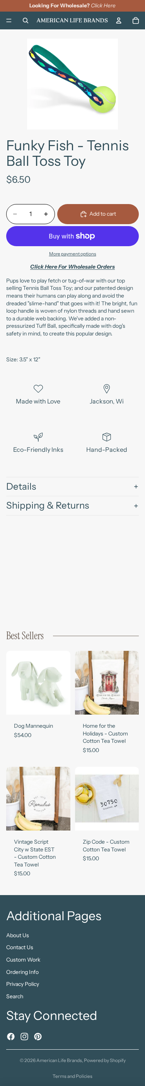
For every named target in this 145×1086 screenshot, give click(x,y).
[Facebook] (10, 1036)
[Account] (118, 20)
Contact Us (19, 947)
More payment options (72, 254)
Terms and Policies (72, 1076)
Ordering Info (22, 971)
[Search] (25, 20)
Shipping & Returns (47, 505)
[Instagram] (24, 1036)
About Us (17, 934)
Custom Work (23, 959)
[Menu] (9, 20)
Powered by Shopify (105, 1060)
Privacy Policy (22, 983)
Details (21, 486)
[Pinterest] (38, 1036)
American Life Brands (59, 1060)
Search (14, 995)
